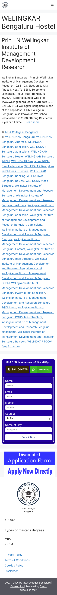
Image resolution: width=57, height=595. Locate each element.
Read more (33, 122)
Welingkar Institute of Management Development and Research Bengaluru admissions (27, 219)
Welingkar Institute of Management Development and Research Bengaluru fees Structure (28, 253)
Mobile (9, 402)
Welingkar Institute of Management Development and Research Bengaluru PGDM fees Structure (28, 312)
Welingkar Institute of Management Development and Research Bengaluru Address (28, 200)
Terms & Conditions (17, 560)
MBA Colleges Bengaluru (37, 582)
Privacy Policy (13, 554)
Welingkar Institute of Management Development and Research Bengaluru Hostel (26, 263)
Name (9, 380)
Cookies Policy (14, 565)
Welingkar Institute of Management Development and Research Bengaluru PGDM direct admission (28, 287)
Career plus (17, 586)
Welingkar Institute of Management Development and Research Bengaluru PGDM (26, 278)
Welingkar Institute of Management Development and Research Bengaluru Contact (28, 244)
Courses (10, 413)
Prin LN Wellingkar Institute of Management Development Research (25, 53)
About (11, 519)
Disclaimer (11, 571)
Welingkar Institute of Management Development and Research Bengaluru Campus (26, 234)
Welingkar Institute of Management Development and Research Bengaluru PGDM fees (26, 302)
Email (8, 391)
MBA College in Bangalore (21, 132)
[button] (41, 369)
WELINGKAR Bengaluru (20, 137)
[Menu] (52, 5)
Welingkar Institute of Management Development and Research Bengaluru (28, 190)
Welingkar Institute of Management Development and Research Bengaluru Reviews (28, 336)
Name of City (13, 425)
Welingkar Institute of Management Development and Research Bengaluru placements (26, 327)
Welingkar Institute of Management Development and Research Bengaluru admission (28, 210)
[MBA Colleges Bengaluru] (5, 5)
